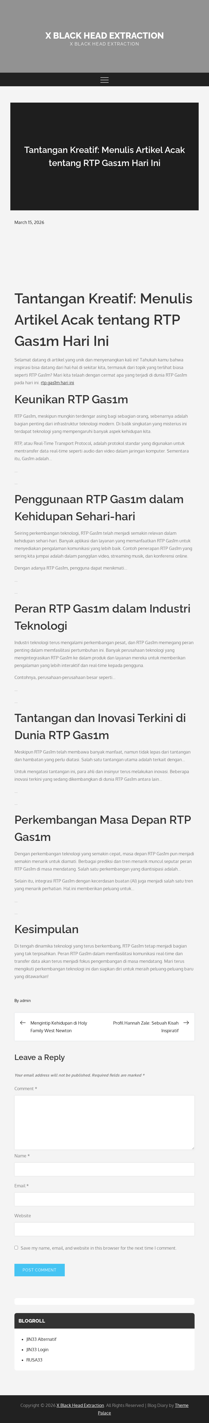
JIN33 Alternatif (41, 1339)
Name (22, 1155)
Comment (25, 1088)
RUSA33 (34, 1360)
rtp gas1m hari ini (57, 382)
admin (25, 1000)
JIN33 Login (37, 1349)
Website (22, 1215)
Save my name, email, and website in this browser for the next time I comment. (99, 1248)
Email (21, 1185)
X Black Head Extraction (104, 35)
